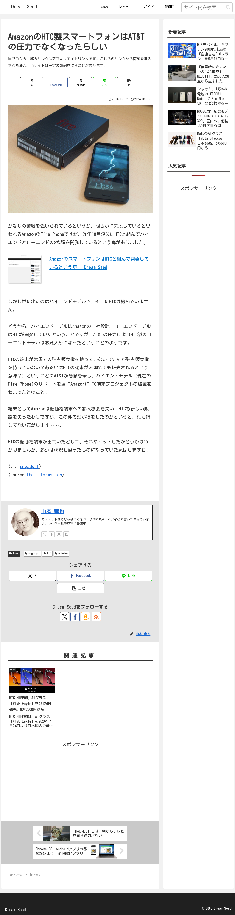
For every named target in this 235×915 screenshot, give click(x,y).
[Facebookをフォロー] (52, 534)
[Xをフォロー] (44, 534)
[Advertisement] (80, 780)
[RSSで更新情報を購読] (66, 534)
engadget (29, 466)
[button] (228, 7)
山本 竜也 (52, 511)
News (16, 553)
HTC (49, 553)
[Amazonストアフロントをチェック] (59, 534)
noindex (63, 553)
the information (44, 474)
